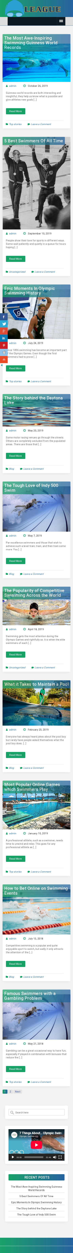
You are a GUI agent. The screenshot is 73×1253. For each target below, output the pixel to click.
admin (12, 86)
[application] (36, 1145)
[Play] (13, 1157)
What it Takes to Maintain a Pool (36, 684)
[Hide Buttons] (1, 364)
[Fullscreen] (60, 1157)
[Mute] (54, 1157)
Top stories (15, 124)
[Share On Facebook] (4, 316)
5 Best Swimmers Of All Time (33, 140)
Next (17, 1091)
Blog (11, 468)
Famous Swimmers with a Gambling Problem (30, 996)
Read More (15, 111)
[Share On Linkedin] (4, 338)
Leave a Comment (41, 124)
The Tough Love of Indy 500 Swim (31, 488)
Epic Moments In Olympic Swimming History (29, 291)
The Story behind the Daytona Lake (33, 400)
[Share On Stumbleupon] (4, 359)
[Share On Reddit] (4, 352)
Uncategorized (17, 271)
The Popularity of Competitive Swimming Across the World (34, 593)
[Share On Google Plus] (4, 331)
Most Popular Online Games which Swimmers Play (32, 787)
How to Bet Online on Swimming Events (36, 891)
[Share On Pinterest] (4, 345)
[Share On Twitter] (4, 323)
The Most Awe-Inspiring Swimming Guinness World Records (31, 43)
